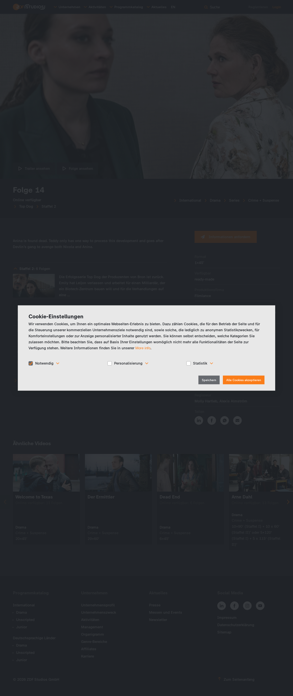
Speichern (209, 380)
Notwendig (44, 363)
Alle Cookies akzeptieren (243, 380)
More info (142, 348)
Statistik (200, 363)
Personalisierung (128, 363)
